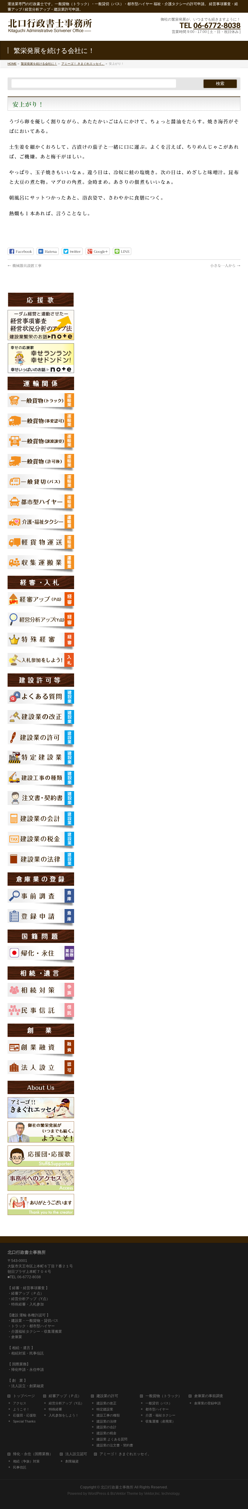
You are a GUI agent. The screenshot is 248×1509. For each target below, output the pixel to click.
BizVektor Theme (124, 1493)
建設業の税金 (106, 1433)
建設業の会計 (106, 1427)
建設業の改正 (106, 1403)
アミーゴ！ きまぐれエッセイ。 (125, 1454)
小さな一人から (225, 265)
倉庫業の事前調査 (208, 1396)
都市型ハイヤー (157, 1409)
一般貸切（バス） (158, 1403)
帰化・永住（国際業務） (33, 1454)
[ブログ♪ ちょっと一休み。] (41, 1115)
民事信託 (19, 1467)
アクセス (19, 1403)
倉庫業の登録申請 (207, 1403)
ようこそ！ (21, 1409)
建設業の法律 (106, 1421)
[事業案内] (41, 1139)
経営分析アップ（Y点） (66, 1403)
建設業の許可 (107, 1396)
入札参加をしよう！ (64, 1415)
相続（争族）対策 (26, 1461)
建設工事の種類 (108, 1415)
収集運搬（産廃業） (160, 1421)
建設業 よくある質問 (111, 1439)
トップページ (24, 1396)
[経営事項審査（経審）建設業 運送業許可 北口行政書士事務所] (50, 29)
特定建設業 (104, 1409)
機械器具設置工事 (24, 265)
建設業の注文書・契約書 (114, 1445)
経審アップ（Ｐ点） (65, 1396)
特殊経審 (55, 1409)
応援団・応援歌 (24, 1415)
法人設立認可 (76, 1454)
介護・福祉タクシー (160, 1415)
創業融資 (72, 1461)
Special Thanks (24, 1421)
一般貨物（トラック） (163, 1396)
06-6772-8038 (216, 25)
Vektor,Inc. (152, 1493)
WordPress (97, 1493)
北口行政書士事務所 (117, 1487)
